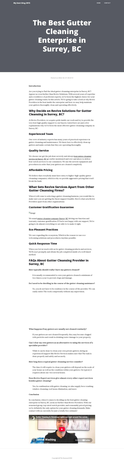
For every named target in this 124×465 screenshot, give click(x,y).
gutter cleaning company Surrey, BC (52, 218)
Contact (107, 3)
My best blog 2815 (21, 3)
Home (99, 3)
